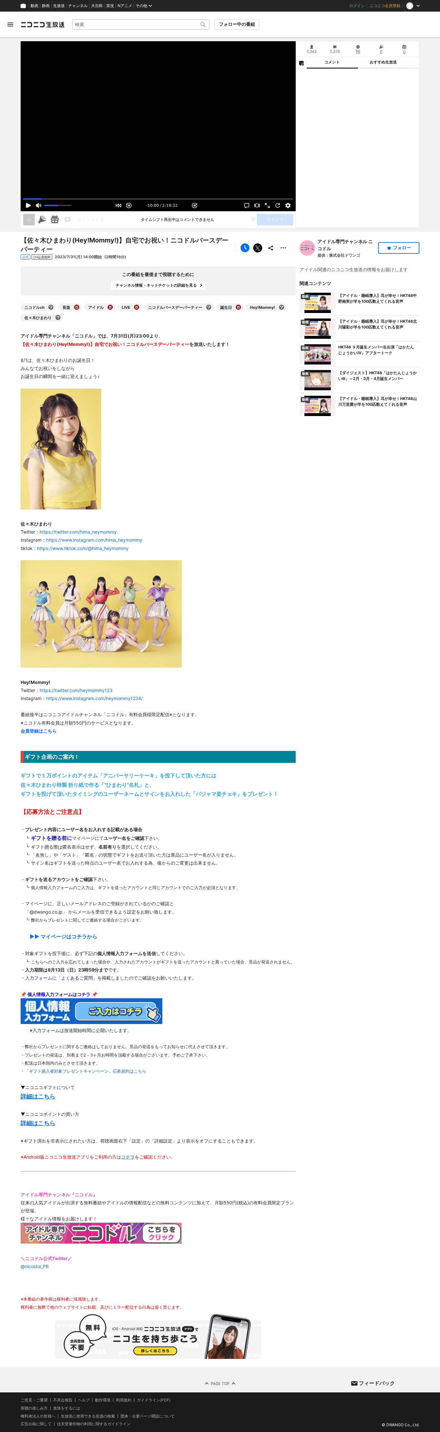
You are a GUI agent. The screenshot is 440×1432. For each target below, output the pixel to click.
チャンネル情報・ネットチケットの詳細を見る (156, 285)
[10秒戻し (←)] (129, 205)
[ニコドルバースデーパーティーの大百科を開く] (208, 307)
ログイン (357, 6)
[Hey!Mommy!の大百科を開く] (281, 307)
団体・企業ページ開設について (147, 1416)
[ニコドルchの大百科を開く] (50, 307)
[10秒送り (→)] (194, 205)
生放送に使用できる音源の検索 (88, 1416)
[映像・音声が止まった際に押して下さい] (278, 205)
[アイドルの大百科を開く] (110, 307)
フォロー (402, 247)
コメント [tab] (332, 62)
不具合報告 (62, 1400)
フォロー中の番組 (237, 24)
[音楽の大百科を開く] (76, 307)
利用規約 (123, 1400)
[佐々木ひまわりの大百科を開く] (58, 317)
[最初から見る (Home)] (118, 205)
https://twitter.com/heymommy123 (76, 690)
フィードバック (377, 1383)
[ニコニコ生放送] (42, 24)
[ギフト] (55, 219)
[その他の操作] (283, 247)
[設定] (288, 205)
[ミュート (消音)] (38, 205)
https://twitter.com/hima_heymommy (78, 532)
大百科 (97, 6)
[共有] (270, 247)
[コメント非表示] (247, 205)
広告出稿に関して (36, 1423)
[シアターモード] (257, 205)
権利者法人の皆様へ (38, 1415)
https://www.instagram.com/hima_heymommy (94, 540)
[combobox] (140, 24)
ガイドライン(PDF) (153, 1400)
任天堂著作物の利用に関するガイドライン (93, 1424)
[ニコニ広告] (42, 219)
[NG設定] (301, 62)
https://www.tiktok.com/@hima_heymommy (83, 548)
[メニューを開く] (10, 24)
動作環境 (102, 1400)
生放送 (59, 6)
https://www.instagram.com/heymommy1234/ (94, 698)
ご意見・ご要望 (34, 1400)
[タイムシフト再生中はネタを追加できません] (29, 219)
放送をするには (66, 1408)
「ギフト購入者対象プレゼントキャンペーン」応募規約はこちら (85, 1071)
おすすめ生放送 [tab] (383, 62)
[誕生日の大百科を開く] (238, 307)
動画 (34, 6)
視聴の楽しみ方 (34, 1407)
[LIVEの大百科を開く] (136, 307)
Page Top (220, 1383)
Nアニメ (125, 6)
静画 (46, 6)
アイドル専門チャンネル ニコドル (345, 245)
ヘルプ (84, 1400)
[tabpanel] (357, 148)
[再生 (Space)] (28, 205)
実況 (110, 6)
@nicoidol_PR (35, 1266)
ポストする (257, 247)
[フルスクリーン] (267, 205)
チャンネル (78, 6)
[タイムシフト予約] (244, 247)
